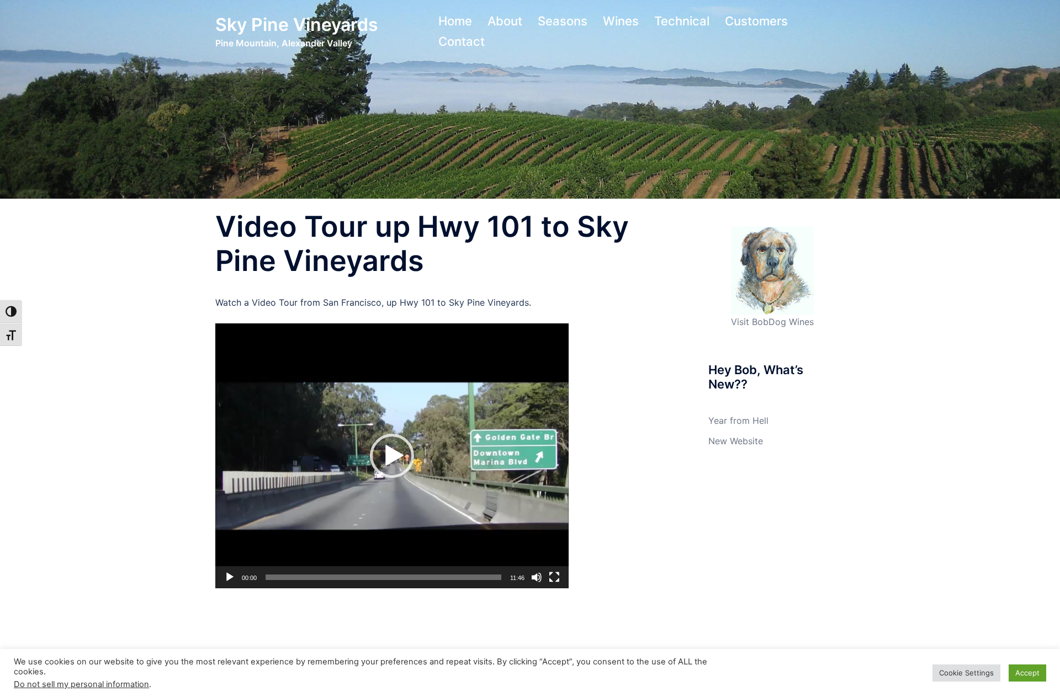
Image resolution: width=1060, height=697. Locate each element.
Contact (461, 41)
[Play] (229, 577)
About (504, 21)
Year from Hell (738, 420)
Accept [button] (1027, 672)
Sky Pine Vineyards (296, 24)
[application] (392, 455)
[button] (392, 456)
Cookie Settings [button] (966, 672)
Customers (756, 21)
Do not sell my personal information (81, 684)
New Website (735, 440)
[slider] (383, 577)
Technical (681, 21)
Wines (621, 21)
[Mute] (536, 577)
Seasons (562, 21)
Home (455, 21)
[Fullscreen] (554, 577)
